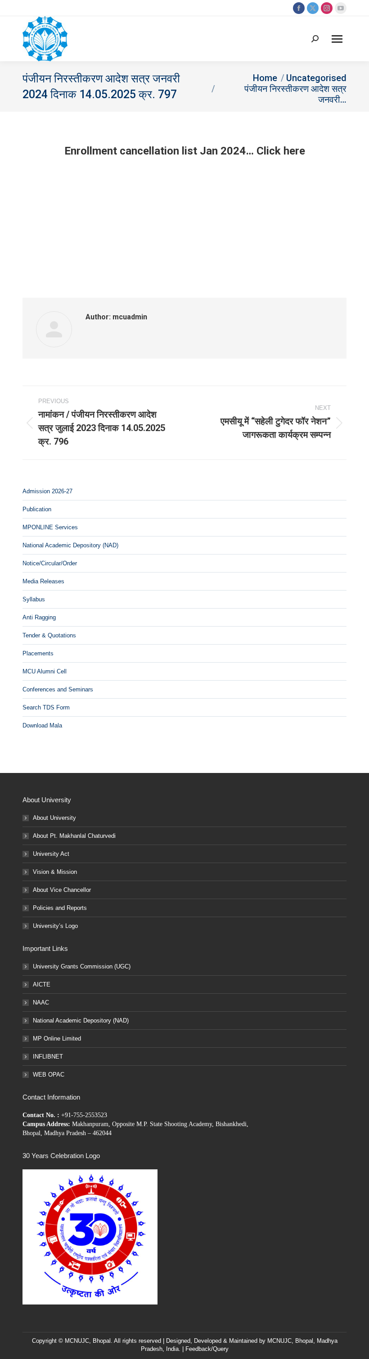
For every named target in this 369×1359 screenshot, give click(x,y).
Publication (36, 509)
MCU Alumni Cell (44, 671)
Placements (38, 653)
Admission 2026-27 (47, 491)
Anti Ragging (39, 617)
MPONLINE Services (50, 527)
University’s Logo (55, 926)
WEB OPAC (48, 1074)
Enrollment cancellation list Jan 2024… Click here (184, 151)
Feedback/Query (207, 1348)
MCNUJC (279, 1340)
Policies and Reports (60, 907)
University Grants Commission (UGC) (81, 966)
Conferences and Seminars (57, 689)
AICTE (41, 984)
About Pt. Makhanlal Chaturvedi (74, 835)
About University (54, 817)
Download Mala (42, 725)
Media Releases (43, 581)
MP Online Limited (57, 1038)
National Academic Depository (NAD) (70, 545)
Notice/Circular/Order (49, 563)
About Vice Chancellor (62, 889)
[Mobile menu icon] (337, 39)
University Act (51, 853)
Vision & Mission (55, 871)
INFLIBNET (48, 1056)
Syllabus (33, 599)
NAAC (41, 1002)
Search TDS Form (46, 707)
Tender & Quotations (49, 635)
